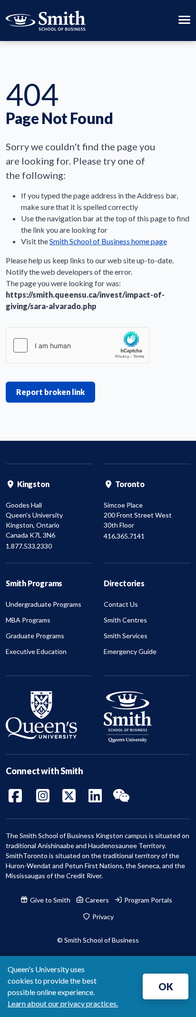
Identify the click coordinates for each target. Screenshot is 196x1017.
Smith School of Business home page (108, 241)
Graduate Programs (35, 636)
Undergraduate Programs (43, 604)
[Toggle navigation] (184, 20)
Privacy (102, 917)
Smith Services (125, 636)
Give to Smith (49, 900)
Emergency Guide (130, 651)
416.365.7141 (124, 536)
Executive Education (36, 651)
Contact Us (121, 604)
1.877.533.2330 (29, 546)
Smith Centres (125, 620)
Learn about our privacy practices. (63, 1003)
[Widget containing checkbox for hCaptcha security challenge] (77, 345)
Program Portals (147, 900)
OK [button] (165, 986)
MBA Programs (28, 620)
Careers (96, 900)
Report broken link (50, 391)
